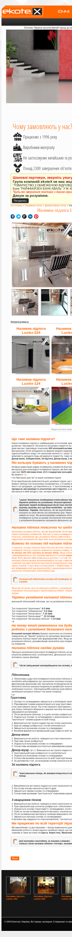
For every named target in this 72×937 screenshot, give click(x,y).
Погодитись (20, 200)
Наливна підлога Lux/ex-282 (43, 897)
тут (25, 474)
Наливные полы (33, 205)
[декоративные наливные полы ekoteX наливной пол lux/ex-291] (25, 302)
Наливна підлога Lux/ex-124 (31, 381)
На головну (16, 205)
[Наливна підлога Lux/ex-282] (46, 892)
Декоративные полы (55, 205)
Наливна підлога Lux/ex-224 (31, 331)
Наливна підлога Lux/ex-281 (15, 897)
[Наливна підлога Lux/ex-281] (18, 892)
